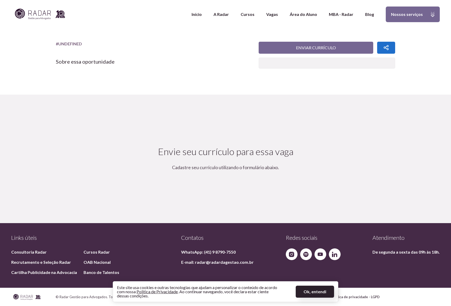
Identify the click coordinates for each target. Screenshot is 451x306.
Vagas (272, 14)
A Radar (221, 14)
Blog (369, 14)
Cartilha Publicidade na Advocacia (44, 272)
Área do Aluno (303, 14)
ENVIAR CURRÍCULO (316, 47)
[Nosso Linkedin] (335, 254)
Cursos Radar (97, 251)
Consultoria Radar (29, 251)
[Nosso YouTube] (320, 254)
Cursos (247, 14)
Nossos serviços (404, 17)
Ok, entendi (315, 291)
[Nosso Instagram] (292, 254)
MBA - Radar (341, 14)
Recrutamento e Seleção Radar (41, 262)
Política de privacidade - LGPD (355, 297)
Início (197, 14)
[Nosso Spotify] (306, 254)
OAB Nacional (97, 262)
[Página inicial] (40, 14)
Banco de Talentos (101, 272)
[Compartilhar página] (386, 48)
